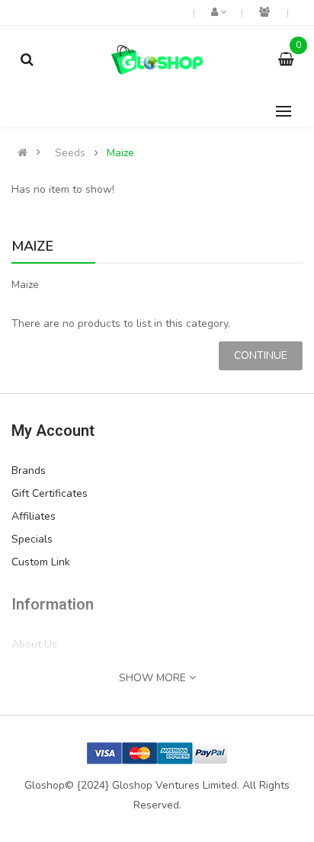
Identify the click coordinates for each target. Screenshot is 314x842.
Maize (120, 153)
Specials (32, 539)
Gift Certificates (49, 493)
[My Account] (217, 12)
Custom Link (40, 562)
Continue (260, 355)
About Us (34, 644)
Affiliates (33, 516)
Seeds (70, 153)
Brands (28, 470)
